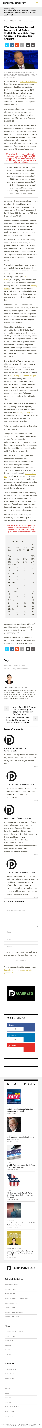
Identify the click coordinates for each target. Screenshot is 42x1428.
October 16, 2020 (12, 1227)
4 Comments (28, 22)
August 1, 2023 (11, 1113)
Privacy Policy (10, 1336)
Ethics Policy (10, 1294)
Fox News (7, 666)
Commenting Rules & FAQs (14, 1331)
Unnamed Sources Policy (14, 1312)
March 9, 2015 (15, 20)
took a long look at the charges (23, 375)
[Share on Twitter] (7, 45)
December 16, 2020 (13, 1169)
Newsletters (9, 1378)
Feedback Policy (10, 1289)
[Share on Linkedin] (12, 45)
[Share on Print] (33, 45)
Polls (12, 8)
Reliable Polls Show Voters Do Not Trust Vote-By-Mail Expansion (21, 1166)
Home (6, 8)
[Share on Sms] (22, 45)
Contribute (9, 1402)
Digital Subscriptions (12, 1407)
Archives (8, 1388)
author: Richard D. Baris (13, 22)
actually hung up (23, 412)
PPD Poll (8, 1350)
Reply (36, 767)
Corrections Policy (12, 1303)
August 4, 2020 (11, 1257)
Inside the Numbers (14, 1249)
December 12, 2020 (13, 1199)
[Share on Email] (28, 45)
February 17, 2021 (12, 1141)
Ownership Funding (12, 1317)
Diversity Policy (10, 1307)
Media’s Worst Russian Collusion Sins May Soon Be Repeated (20, 1110)
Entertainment (12, 1135)
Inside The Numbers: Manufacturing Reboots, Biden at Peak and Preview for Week (20, 1253)
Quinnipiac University (28, 81)
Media (24, 666)
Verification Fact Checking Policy (17, 1298)
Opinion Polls (9, 669)
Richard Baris (21, 687)
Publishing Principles (12, 1285)
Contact (8, 1354)
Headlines (16, 666)
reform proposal (23, 669)
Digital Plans (9, 1374)
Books (7, 1393)
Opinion (10, 1107)
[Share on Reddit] (17, 45)
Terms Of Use (9, 1341)
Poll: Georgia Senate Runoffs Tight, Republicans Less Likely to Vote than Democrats (20, 1195)
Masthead (8, 1345)
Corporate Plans (11, 1369)
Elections (10, 1221)
